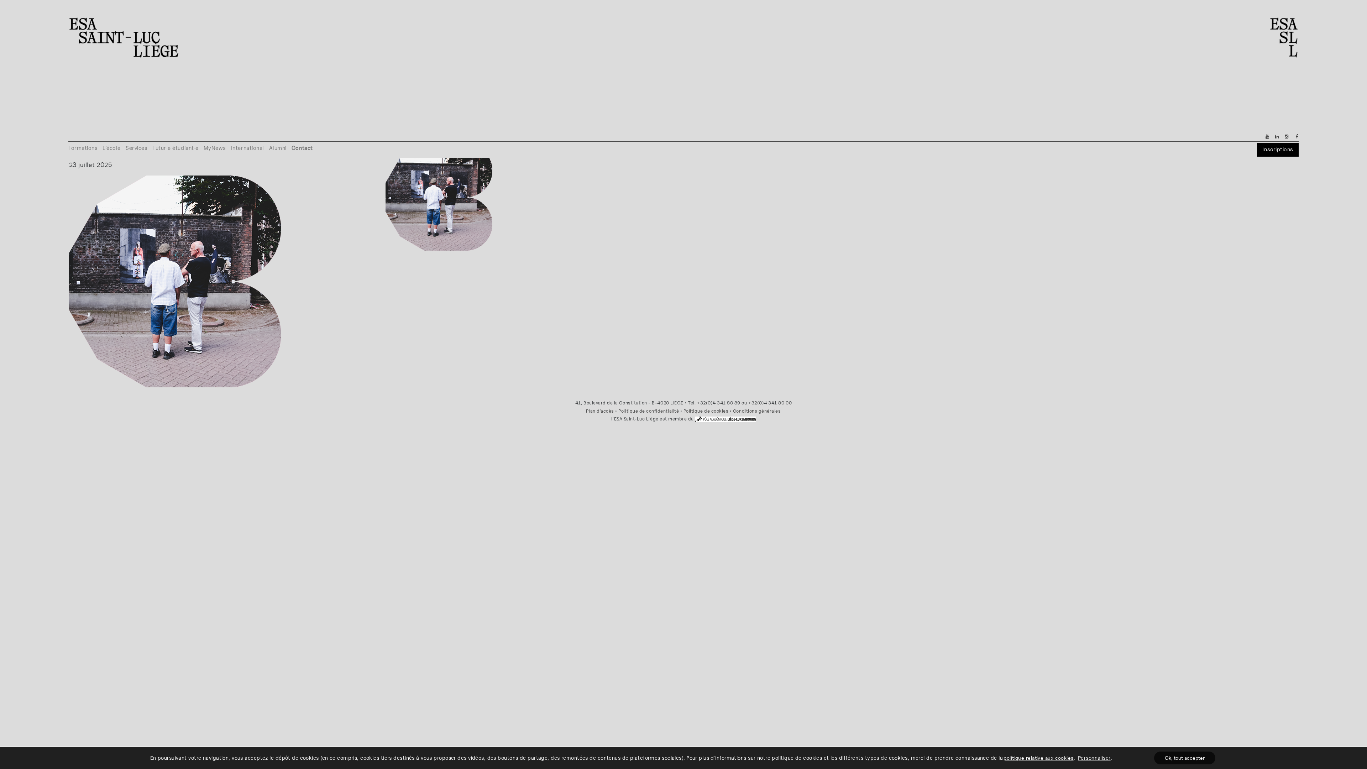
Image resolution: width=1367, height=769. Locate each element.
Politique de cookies (706, 411)
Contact (302, 148)
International (247, 148)
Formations (83, 148)
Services (136, 148)
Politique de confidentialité (648, 411)
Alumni (278, 148)
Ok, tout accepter (1185, 758)
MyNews (215, 148)
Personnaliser (1094, 758)
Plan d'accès (600, 411)
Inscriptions (1277, 149)
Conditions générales (757, 411)
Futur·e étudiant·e (175, 148)
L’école (112, 148)
